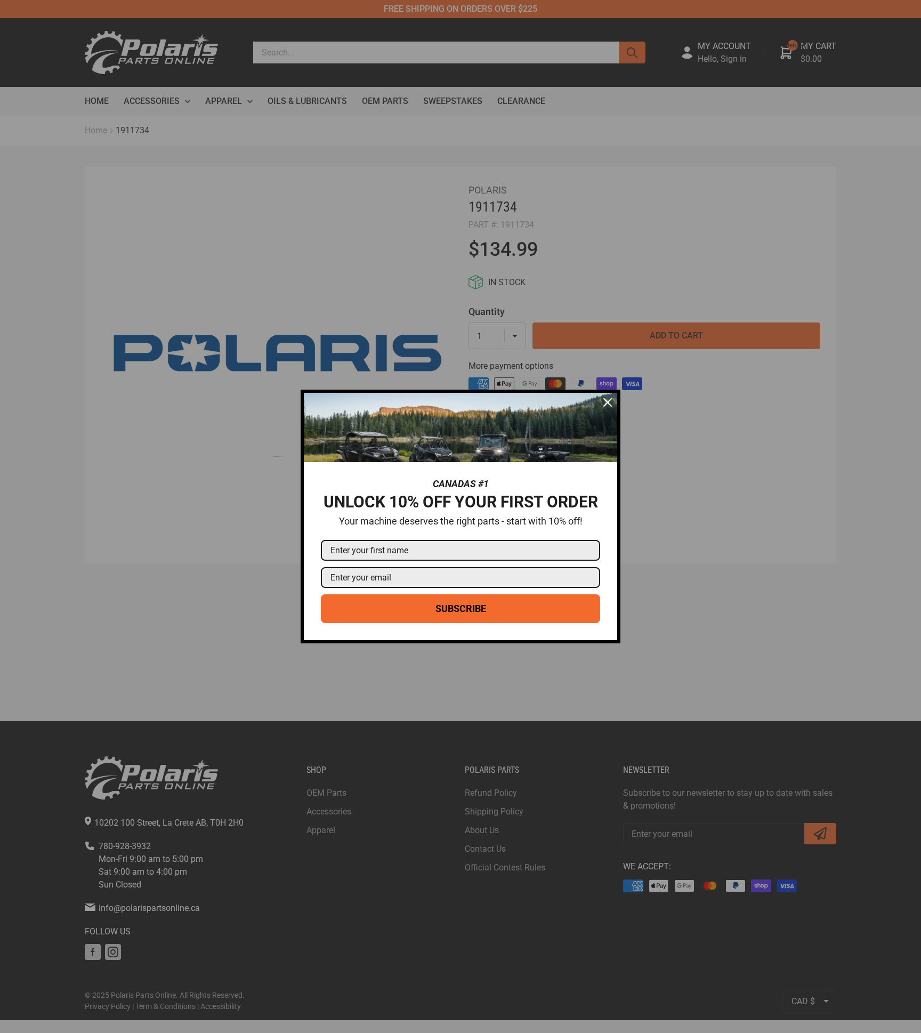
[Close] (607, 402)
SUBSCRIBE (460, 608)
